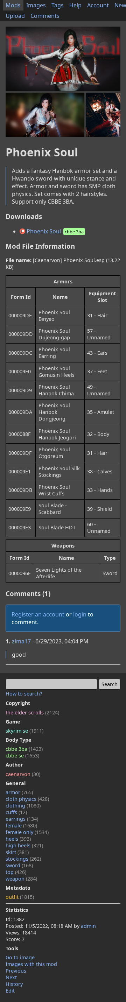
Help (75, 5)
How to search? (24, 693)
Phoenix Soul (54, 231)
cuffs (16, 812)
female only (27, 832)
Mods (13, 5)
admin (88, 926)
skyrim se (24, 730)
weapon (21, 878)
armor (19, 792)
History (14, 984)
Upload (15, 16)
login (79, 614)
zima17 (21, 641)
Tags (57, 5)
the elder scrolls (32, 712)
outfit (20, 897)
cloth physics (27, 799)
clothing (23, 805)
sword (19, 865)
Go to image (20, 957)
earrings (22, 819)
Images (36, 5)
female (21, 825)
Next (11, 977)
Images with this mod (31, 964)
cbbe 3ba (24, 749)
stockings (23, 858)
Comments (44, 16)
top (16, 872)
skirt (17, 852)
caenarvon (23, 774)
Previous (16, 970)
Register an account (38, 614)
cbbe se (22, 755)
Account (98, 5)
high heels (24, 845)
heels (18, 838)
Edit (10, 990)
